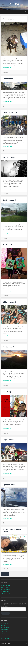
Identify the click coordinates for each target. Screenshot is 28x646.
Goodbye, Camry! (9, 200)
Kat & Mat (14, 4)
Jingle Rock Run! (9, 440)
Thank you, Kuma (10, 19)
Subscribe (5, 613)
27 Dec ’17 (6, 478)
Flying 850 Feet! (9, 484)
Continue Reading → (7, 67)
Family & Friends (6, 623)
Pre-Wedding (5, 631)
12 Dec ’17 (6, 522)
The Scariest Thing (10, 347)
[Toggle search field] (26, 12)
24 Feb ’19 (6, 72)
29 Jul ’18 (6, 106)
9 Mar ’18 (6, 295)
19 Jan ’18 (6, 385)
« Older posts (5, 574)
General (4, 625)
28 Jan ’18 (6, 340)
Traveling (4, 636)
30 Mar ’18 (6, 238)
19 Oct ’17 (6, 568)
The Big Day (4, 634)
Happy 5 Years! (9, 157)
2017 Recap (7, 392)
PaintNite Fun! (8, 245)
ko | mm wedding (6, 627)
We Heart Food (5, 638)
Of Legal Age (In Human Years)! (12, 530)
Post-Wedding (5, 629)
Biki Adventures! (9, 302)
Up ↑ (26, 643)
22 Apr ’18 (6, 193)
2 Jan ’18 (6, 433)
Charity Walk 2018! (10, 112)
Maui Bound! (8, 79)
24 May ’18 (6, 150)
